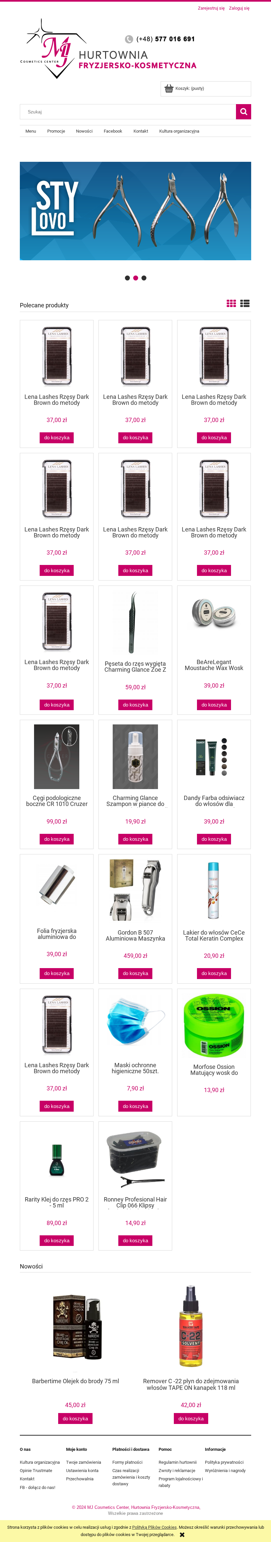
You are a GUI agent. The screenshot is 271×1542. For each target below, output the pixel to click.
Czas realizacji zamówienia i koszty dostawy (131, 1477)
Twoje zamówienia (83, 1462)
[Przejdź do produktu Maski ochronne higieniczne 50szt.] (135, 1024)
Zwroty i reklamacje (177, 1470)
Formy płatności (127, 1462)
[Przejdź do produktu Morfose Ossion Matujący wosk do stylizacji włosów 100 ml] (214, 1025)
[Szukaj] (243, 111)
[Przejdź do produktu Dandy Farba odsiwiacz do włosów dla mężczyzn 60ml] (214, 756)
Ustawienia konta (82, 1470)
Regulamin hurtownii (178, 1462)
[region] (135, 210)
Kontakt (27, 1478)
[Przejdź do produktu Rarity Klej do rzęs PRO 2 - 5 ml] (56, 1158)
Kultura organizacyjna (40, 1462)
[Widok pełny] (245, 303)
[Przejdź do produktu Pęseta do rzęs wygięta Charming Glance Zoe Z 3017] (135, 622)
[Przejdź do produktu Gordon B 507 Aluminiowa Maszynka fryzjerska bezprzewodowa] (135, 891)
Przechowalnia (80, 1478)
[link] (135, 210)
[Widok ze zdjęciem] (231, 303)
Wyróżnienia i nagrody (225, 1470)
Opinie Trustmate (36, 1470)
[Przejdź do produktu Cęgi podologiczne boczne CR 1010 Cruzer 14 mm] (56, 756)
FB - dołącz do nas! (37, 1487)
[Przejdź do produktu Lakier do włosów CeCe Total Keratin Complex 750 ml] (214, 891)
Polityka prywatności (224, 1462)
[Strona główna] (111, 47)
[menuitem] (31, 131)
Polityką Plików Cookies (154, 1527)
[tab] (127, 278)
